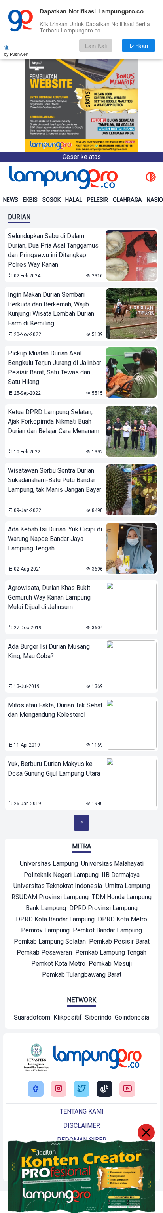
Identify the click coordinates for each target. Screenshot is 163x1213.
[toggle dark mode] (151, 177)
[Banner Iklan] (81, 76)
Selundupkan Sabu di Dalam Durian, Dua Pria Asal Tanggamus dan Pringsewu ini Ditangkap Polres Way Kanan (53, 250)
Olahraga (127, 200)
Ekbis (30, 200)
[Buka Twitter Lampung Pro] (81, 1089)
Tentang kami (82, 1111)
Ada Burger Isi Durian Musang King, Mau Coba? (49, 651)
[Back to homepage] (62, 177)
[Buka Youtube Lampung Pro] (127, 1089)
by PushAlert (16, 54)
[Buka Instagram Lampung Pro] (58, 1089)
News (10, 200)
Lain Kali (96, 45)
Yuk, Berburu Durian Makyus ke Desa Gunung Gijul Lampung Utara (54, 768)
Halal (73, 200)
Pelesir (97, 200)
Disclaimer (81, 1125)
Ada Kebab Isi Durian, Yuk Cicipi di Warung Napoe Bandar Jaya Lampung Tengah (55, 538)
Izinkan (138, 45)
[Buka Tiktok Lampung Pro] (104, 1089)
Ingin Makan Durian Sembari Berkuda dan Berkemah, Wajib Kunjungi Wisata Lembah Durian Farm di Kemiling (51, 309)
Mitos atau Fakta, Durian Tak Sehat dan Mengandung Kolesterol (55, 709)
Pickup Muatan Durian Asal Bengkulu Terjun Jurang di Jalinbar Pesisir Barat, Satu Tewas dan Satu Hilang (54, 368)
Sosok (51, 200)
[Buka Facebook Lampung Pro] (35, 1089)
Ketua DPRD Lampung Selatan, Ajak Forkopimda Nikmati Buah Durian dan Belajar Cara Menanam (53, 421)
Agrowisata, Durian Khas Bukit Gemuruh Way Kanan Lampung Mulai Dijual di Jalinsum (49, 597)
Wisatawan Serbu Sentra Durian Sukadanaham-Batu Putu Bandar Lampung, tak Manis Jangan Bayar (54, 480)
